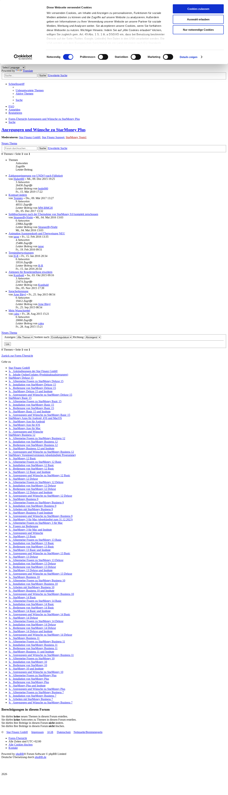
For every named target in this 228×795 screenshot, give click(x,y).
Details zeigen (188, 57)
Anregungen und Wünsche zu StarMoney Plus (43, 129)
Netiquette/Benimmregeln (88, 732)
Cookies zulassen (198, 8)
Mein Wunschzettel (19, 310)
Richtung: (79, 337)
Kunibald (19, 275)
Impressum (37, 732)
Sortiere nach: (42, 337)
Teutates (18, 198)
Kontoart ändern (18, 194)
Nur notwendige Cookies (198, 29)
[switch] (103, 57)
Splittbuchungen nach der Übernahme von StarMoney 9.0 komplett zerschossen (53, 214)
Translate (28, 70)
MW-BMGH (45, 207)
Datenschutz (64, 732)
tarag (16, 236)
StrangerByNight (23, 217)
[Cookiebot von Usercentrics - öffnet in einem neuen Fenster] (23, 57)
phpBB (20, 753)
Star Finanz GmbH (29, 137)
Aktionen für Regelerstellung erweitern (30, 272)
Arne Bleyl (19, 294)
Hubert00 (19, 178)
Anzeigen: (10, 337)
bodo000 (43, 188)
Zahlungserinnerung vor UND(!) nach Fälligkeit (36, 175)
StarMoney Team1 (76, 137)
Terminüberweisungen (21, 252)
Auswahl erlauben (198, 19)
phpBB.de (40, 757)
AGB (50, 732)
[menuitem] (30, 90)
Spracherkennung (18, 291)
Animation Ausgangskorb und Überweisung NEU (37, 233)
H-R (16, 255)
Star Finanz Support (53, 137)
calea (16, 313)
